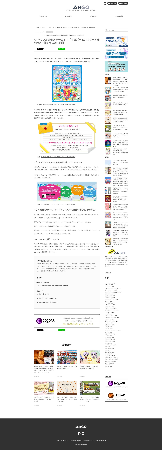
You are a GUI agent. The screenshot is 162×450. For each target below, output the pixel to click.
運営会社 (79, 440)
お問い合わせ (73, 440)
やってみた (68, 16)
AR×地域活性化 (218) (110, 303)
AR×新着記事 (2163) (110, 283)
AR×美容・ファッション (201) (112, 310)
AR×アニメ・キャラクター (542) (112, 288)
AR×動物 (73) (108, 335)
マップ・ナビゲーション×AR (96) (113, 330)
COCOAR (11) (108, 350)
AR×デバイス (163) (109, 319)
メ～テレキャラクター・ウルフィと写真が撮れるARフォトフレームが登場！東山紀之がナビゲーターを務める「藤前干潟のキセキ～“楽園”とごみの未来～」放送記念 (120, 182)
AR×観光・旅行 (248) (110, 295)
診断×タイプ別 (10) (109, 352)
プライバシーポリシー (101, 440)
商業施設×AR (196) (109, 312)
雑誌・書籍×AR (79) (110, 334)
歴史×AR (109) (108, 328)
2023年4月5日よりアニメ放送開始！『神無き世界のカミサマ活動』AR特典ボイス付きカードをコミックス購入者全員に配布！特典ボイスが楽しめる (120, 172)
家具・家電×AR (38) (110, 339)
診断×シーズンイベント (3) (111, 359)
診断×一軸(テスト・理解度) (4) (112, 357)
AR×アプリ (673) (109, 284)
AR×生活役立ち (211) (110, 304)
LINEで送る (61, 48)
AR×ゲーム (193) (109, 314)
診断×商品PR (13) (109, 348)
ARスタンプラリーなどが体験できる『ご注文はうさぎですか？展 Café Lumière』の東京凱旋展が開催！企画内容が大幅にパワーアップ (120, 216)
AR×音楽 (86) (108, 332)
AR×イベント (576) (109, 286)
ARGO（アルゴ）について (62, 440)
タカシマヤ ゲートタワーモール (48, 302)
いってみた (93, 16)
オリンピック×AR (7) (110, 355)
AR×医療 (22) (108, 343)
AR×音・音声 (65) (109, 337)
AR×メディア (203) (109, 306)
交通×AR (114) (108, 326)
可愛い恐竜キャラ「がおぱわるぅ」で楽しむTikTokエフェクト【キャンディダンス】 (120, 112)
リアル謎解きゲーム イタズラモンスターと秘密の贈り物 (58, 104)
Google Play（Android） (62, 285)
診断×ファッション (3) (110, 361)
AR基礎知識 (119, 16)
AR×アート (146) (109, 323)
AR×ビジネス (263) (109, 294)
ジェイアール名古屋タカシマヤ (48, 298)
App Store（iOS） (50, 285)
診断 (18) (107, 346)
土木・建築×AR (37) (110, 341)
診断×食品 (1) (108, 366)
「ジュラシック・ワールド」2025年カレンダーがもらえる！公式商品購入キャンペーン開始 (120, 127)
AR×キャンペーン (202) (110, 308)
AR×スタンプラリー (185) (111, 315)
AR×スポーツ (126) (109, 325)
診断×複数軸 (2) (109, 365)
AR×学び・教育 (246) (110, 297)
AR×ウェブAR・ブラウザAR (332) (113, 292)
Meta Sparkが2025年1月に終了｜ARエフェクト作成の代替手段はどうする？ (120, 162)
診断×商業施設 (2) (109, 363)
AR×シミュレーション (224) (111, 299)
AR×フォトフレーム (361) (111, 290)
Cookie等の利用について (88, 440)
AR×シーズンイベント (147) (111, 321)
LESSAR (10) (108, 354)
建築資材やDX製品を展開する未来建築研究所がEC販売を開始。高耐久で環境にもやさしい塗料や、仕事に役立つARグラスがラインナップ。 (120, 81)
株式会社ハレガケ (44, 294)
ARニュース (43, 16)
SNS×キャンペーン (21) (110, 344)
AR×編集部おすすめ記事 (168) (112, 317)
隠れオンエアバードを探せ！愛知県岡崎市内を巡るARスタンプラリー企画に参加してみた (120, 89)
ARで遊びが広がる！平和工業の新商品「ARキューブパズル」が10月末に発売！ (120, 135)
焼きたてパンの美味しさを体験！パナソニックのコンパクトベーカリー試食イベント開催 (120, 120)
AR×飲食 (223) (108, 301)
